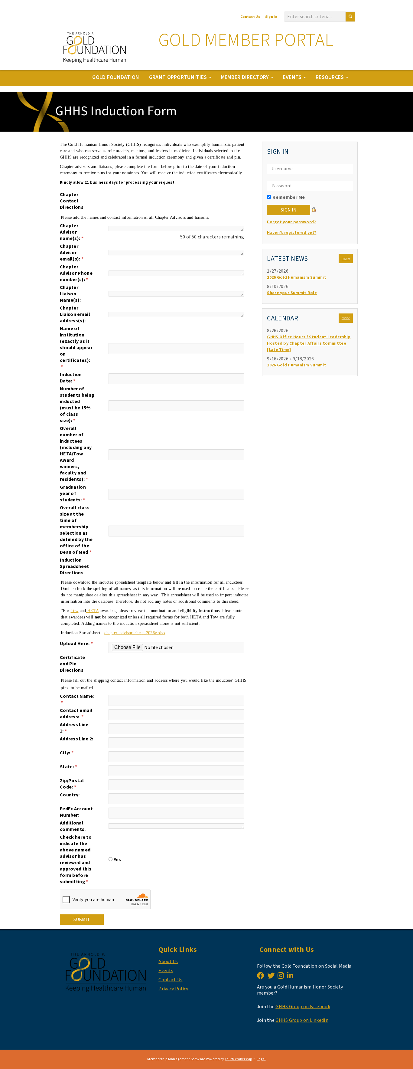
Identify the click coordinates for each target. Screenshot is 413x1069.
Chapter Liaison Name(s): (70, 293)
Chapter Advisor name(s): (71, 232)
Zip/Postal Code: (72, 784)
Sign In (271, 16)
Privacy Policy (173, 988)
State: (68, 767)
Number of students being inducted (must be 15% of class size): (77, 405)
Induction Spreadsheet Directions (74, 566)
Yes (117, 859)
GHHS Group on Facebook (302, 1006)
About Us (168, 961)
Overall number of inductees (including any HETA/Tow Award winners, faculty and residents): (76, 454)
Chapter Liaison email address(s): (75, 314)
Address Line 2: (76, 739)
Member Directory (245, 77)
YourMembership (238, 1059)
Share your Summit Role (292, 293)
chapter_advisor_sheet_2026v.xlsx (134, 633)
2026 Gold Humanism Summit (296, 277)
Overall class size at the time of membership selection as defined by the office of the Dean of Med (76, 530)
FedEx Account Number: (76, 812)
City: (66, 753)
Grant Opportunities (178, 77)
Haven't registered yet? (291, 233)
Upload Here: (76, 644)
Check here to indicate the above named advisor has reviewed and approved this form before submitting (76, 859)
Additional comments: (73, 826)
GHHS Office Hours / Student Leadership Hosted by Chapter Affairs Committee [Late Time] (308, 343)
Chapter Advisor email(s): (71, 252)
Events (293, 77)
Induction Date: (71, 378)
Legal (261, 1059)
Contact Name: (77, 699)
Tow (75, 610)
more (346, 258)
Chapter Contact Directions (71, 201)
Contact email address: (76, 713)
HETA (92, 610)
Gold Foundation (115, 77)
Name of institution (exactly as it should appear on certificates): (76, 348)
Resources (330, 77)
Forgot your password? (291, 222)
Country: (70, 795)
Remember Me (288, 197)
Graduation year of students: (73, 493)
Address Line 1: (74, 728)
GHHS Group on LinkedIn (301, 1020)
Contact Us (250, 16)
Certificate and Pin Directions (72, 664)
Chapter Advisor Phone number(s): (76, 273)
